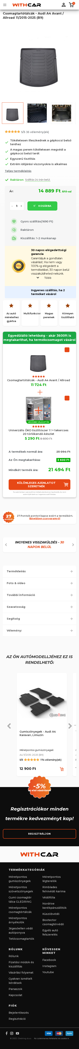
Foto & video (16, 583)
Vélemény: (14, 630)
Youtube (48, 972)
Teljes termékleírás (18, 171)
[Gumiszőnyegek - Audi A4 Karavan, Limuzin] (42, 703)
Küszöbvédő (50, 914)
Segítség (13, 618)
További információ (21, 595)
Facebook (49, 960)
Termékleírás (16, 571)
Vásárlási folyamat (21, 972)
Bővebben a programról (44, 518)
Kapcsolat (15, 995)
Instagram (49, 966)
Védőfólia (48, 897)
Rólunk (14, 956)
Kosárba (44, 205)
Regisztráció (17, 1019)
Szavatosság (16, 607)
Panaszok (15, 989)
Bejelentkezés (19, 1012)
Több (47, 278)
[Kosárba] (61, 769)
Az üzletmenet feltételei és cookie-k (51, 1038)
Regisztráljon (39, 833)
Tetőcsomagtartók (21, 938)
